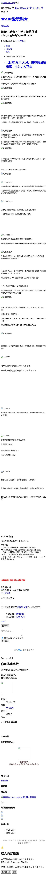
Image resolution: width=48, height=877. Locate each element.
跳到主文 (5, 26)
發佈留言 (5, 641)
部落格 (9, 49)
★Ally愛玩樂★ (14, 19)
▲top (3, 621)
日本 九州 (20, 617)
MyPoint (4, 781)
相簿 (8, 46)
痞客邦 (20, 607)
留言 (26, 607)
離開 (14, 872)
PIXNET (11, 840)
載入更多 (5, 626)
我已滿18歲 (6, 872)
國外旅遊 (20, 614)
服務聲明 (27, 843)
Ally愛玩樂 (5, 593)
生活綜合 (21, 41)
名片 (8, 52)
